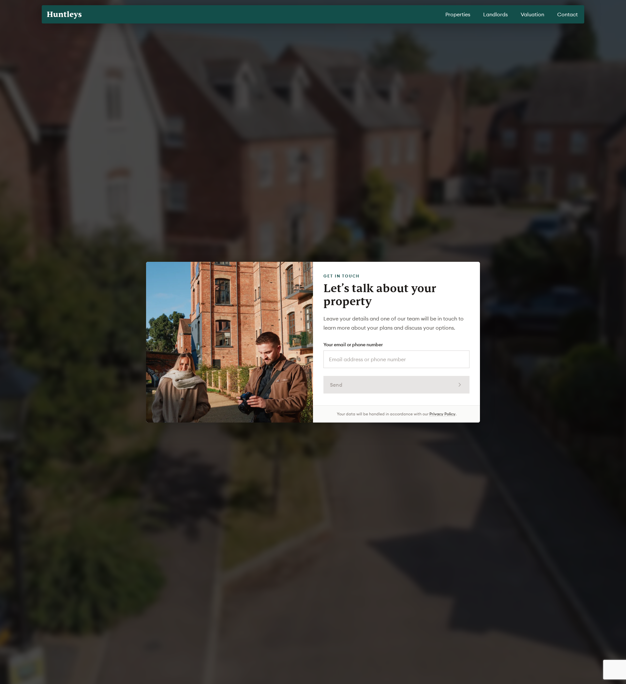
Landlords (495, 14)
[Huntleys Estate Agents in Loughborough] (64, 15)
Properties (457, 14)
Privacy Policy (442, 413)
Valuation (532, 14)
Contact (567, 14)
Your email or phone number (353, 345)
